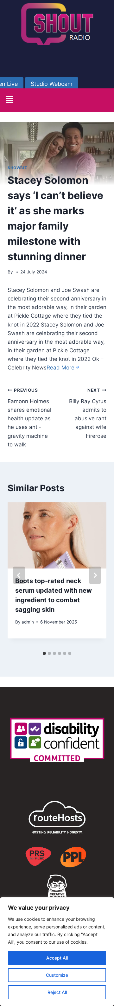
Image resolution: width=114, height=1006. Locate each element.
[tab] (44, 653)
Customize (57, 975)
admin (28, 621)
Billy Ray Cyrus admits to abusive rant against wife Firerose (87, 413)
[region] (57, 951)
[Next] (95, 575)
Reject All (57, 992)
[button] (9, 100)
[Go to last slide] (19, 575)
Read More (60, 367)
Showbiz (17, 167)
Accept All (57, 958)
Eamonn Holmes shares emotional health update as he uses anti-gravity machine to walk (29, 418)
